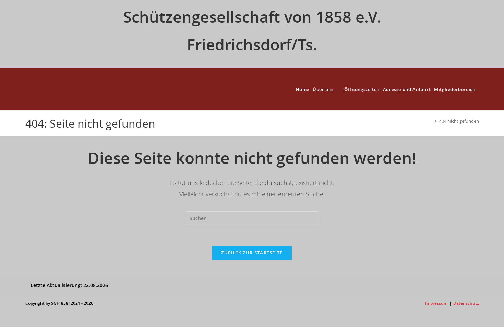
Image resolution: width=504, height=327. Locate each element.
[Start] (431, 121)
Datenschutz (466, 303)
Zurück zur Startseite (252, 253)
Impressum (436, 303)
